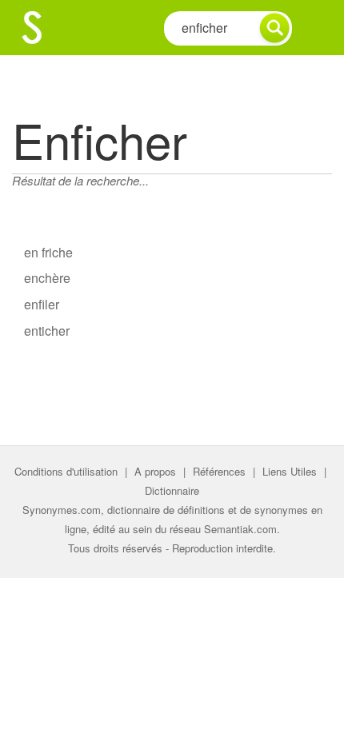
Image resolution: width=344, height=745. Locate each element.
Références (219, 471)
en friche (48, 252)
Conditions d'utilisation (66, 471)
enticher (47, 330)
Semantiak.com (240, 528)
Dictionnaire (172, 490)
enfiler (41, 304)
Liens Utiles (289, 471)
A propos (155, 471)
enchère (47, 278)
